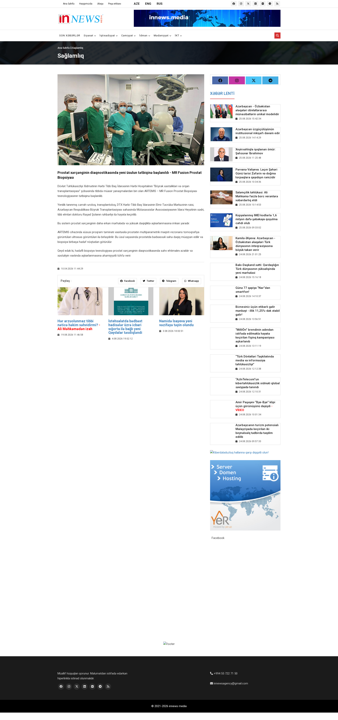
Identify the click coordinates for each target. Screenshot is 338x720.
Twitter (150, 281)
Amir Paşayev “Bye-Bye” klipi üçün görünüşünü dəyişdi (255, 406)
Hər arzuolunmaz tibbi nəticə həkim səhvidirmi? (79, 325)
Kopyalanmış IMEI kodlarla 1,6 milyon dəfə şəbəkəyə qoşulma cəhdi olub (257, 219)
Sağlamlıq (77, 47)
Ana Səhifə (68, 3)
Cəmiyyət (127, 35)
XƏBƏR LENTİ (222, 93)
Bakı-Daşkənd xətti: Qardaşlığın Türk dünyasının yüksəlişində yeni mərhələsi (257, 269)
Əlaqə (100, 3)
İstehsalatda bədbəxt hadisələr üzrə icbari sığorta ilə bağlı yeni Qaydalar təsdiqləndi (125, 327)
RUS (160, 3)
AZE (137, 3)
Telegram (170, 281)
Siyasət (89, 35)
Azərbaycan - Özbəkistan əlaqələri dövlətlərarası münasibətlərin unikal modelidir (257, 110)
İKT (177, 35)
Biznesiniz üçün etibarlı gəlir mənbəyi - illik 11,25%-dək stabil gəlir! (258, 310)
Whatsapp (193, 281)
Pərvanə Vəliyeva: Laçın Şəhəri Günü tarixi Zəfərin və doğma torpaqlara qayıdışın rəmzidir (256, 173)
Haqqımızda (85, 3)
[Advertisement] (131, 372)
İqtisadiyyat (108, 35)
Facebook (129, 281)
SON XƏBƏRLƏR (69, 35)
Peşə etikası (114, 3)
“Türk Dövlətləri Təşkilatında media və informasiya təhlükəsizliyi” (255, 360)
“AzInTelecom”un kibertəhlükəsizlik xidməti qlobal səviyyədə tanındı (258, 383)
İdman (143, 35)
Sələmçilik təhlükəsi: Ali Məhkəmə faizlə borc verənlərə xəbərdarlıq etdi (257, 196)
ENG (148, 3)
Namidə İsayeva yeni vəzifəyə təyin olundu (176, 323)
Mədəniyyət (161, 35)
